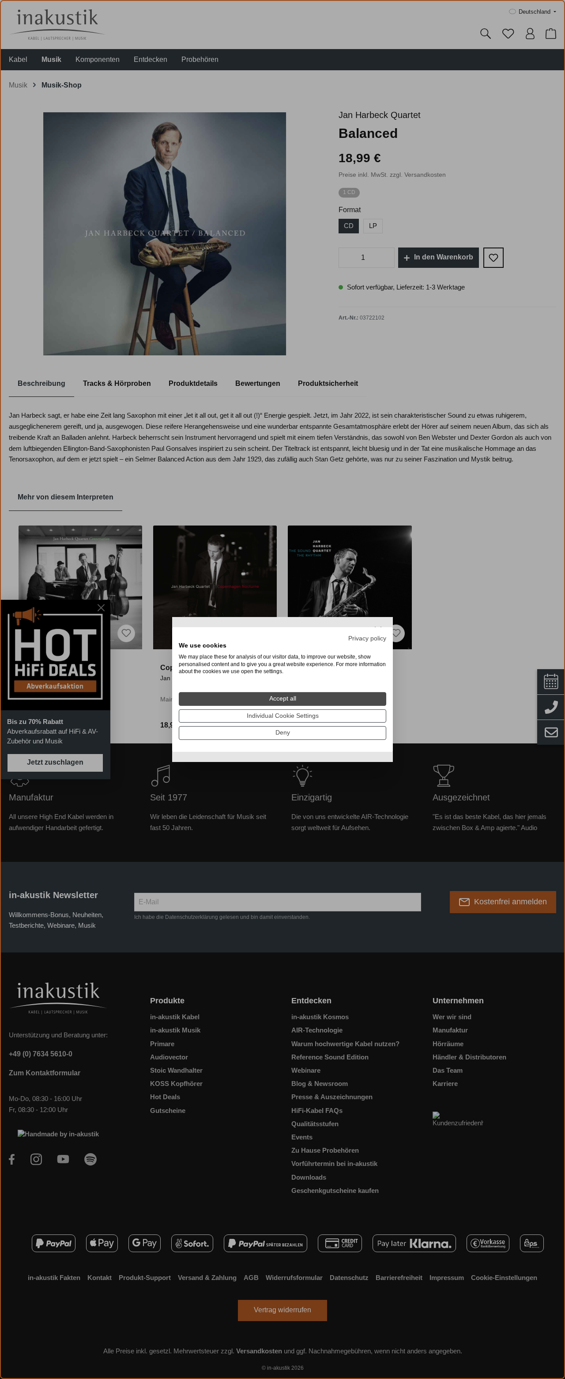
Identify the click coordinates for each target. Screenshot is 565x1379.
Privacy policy (367, 638)
